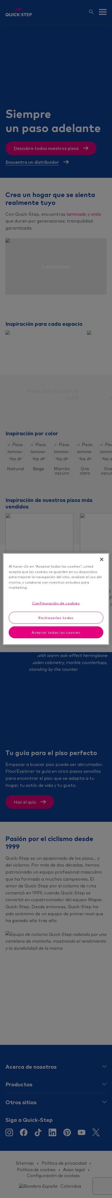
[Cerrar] (102, 559)
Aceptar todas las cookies (56, 632)
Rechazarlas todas (55, 618)
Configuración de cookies (56, 603)
